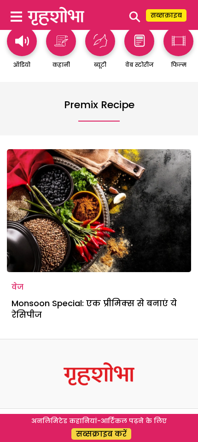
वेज (17, 287)
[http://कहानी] (61, 51)
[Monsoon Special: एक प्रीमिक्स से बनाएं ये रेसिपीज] (99, 210)
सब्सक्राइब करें (101, 434)
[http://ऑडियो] (22, 51)
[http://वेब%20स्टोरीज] (139, 51)
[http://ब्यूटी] (100, 51)
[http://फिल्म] (178, 51)
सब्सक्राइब (166, 15)
